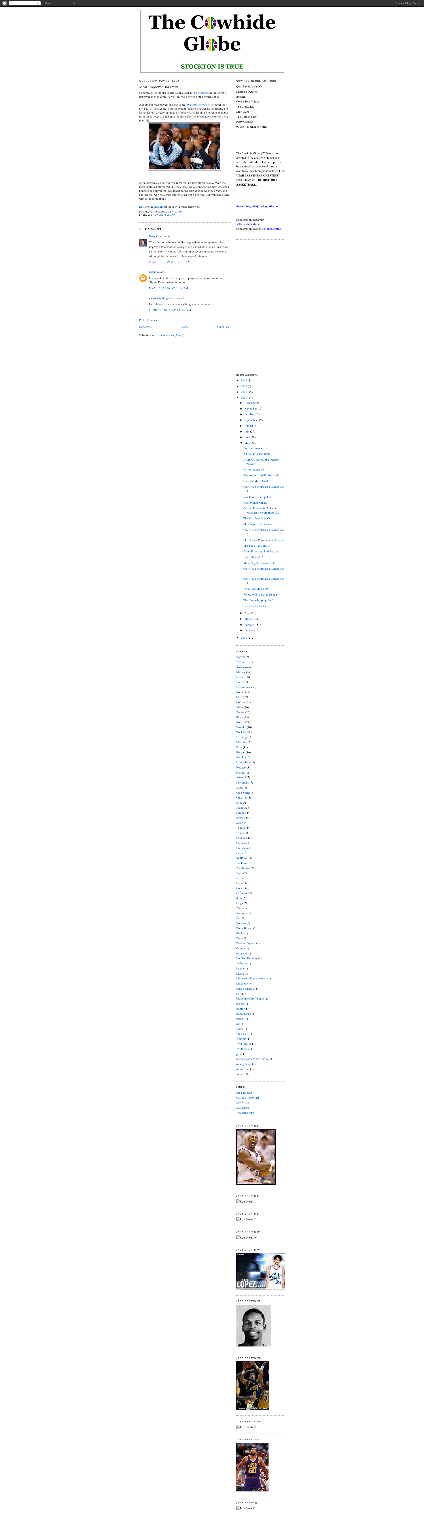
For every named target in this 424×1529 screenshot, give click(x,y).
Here (142, 207)
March (248, 619)
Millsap (169, 215)
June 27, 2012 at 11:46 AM (170, 310)
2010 (244, 392)
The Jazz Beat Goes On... (258, 518)
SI (237, 1024)
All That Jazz (244, 1093)
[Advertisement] (256, 260)
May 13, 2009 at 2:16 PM (168, 288)
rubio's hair (243, 1069)
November (250, 408)
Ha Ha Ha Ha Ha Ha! (255, 606)
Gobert (240, 888)
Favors (240, 878)
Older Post (223, 327)
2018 (244, 380)
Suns (239, 898)
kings (239, 903)
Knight (240, 757)
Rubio (240, 1019)
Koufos (240, 722)
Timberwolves (244, 863)
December (250, 403)
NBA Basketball (246, 988)
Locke (240, 968)
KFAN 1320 (243, 1103)
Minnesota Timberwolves (251, 978)
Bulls (239, 873)
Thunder (241, 828)
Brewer (156, 215)
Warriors (241, 1039)
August (249, 426)
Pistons (240, 772)
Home (184, 327)
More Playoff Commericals (259, 563)
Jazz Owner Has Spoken (257, 497)
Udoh (239, 1029)
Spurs (239, 787)
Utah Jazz (242, 1034)
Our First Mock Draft (255, 481)
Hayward (241, 953)
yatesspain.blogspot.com (164, 298)
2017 (244, 386)
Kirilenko (242, 667)
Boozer (240, 657)
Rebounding (243, 1014)
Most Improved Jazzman (158, 86)
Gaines (240, 883)
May (247, 443)
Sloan (239, 717)
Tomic (240, 833)
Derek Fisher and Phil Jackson (261, 551)
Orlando (154, 272)
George (240, 948)
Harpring (241, 737)
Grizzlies (241, 797)
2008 (244, 637)
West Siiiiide (244, 1044)
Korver (240, 692)
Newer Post (145, 327)
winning (203, 93)
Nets (239, 994)
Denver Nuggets (246, 943)
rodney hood (244, 1064)
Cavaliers (242, 838)
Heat (239, 802)
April (247, 613)
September (251, 420)
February (250, 624)
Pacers (240, 1003)
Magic (240, 973)
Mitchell (241, 983)
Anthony (241, 913)
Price (239, 747)
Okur (239, 697)
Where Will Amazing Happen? (261, 594)
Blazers (240, 752)
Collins (240, 702)
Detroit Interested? (254, 469)
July (247, 431)
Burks (239, 938)
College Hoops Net (247, 1098)
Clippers (241, 813)
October (249, 414)
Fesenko (241, 727)
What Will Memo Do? (256, 589)
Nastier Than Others (255, 503)
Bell (238, 918)
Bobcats (241, 923)
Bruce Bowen (244, 928)
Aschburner (243, 868)
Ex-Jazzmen (243, 687)
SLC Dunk (242, 1108)
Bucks (240, 933)
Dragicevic (242, 848)
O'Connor (242, 893)
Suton (239, 823)
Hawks (240, 853)
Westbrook (242, 1049)
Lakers (240, 677)
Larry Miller (243, 762)
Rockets (241, 732)
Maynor (241, 742)
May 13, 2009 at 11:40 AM (170, 262)
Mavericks (242, 782)
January (249, 630)
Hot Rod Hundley (246, 958)
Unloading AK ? (253, 557)
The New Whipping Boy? (258, 600)
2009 (244, 398)
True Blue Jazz (245, 1113)
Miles (239, 707)
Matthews (242, 858)
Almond (241, 777)
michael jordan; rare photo (252, 1059)
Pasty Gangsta (157, 236)
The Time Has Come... (256, 546)
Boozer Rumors (252, 448)
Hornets (241, 818)
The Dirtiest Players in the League (263, 540)
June (247, 437)
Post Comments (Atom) (169, 335)
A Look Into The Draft (256, 454)
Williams (241, 662)
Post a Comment (149, 320)
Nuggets (241, 767)
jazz (238, 1054)
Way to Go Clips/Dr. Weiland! (261, 475)
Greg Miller (243, 793)
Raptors (241, 1009)
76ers (239, 908)
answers (158, 207)
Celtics (240, 843)
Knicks (240, 808)
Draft (239, 682)
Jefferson (241, 963)
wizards (240, 1074)
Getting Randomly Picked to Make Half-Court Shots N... (261, 510)
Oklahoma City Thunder (250, 998)
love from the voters (198, 104)
